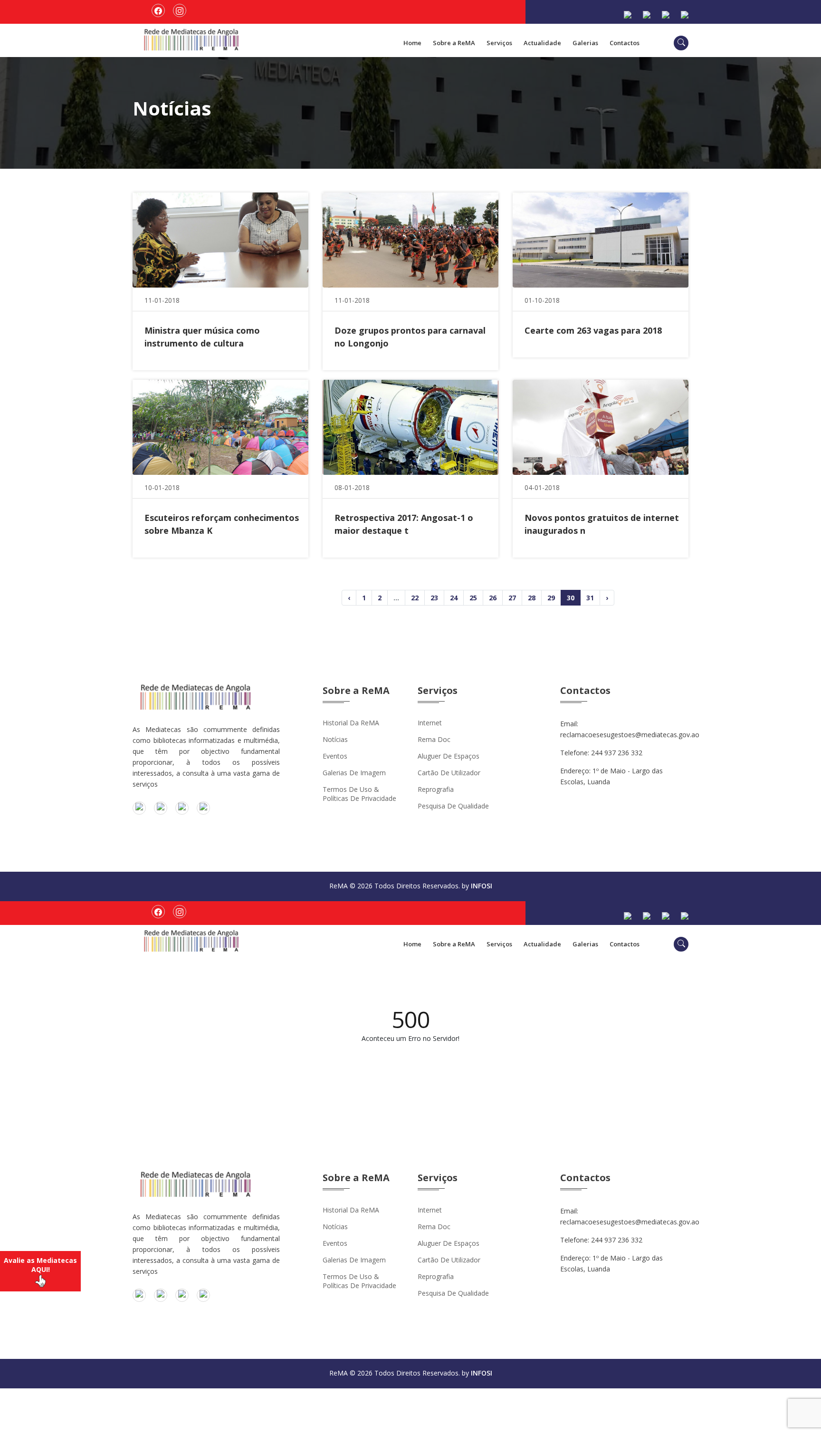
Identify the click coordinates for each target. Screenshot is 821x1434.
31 (590, 597)
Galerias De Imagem (354, 772)
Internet (430, 722)
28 (531, 597)
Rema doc (434, 739)
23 (434, 597)
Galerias (585, 42)
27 (512, 597)
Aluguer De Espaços (448, 755)
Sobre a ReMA (454, 42)
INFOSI (481, 885)
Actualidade (542, 42)
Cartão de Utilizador (449, 772)
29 (551, 597)
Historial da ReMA (351, 722)
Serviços (499, 42)
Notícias (335, 739)
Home (412, 42)
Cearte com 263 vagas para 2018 (593, 330)
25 (473, 597)
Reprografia (436, 789)
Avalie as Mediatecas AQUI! (40, 1265)
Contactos (625, 42)
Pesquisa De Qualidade (453, 805)
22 (415, 597)
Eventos (335, 755)
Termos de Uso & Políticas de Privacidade (359, 794)
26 (492, 597)
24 (454, 597)
